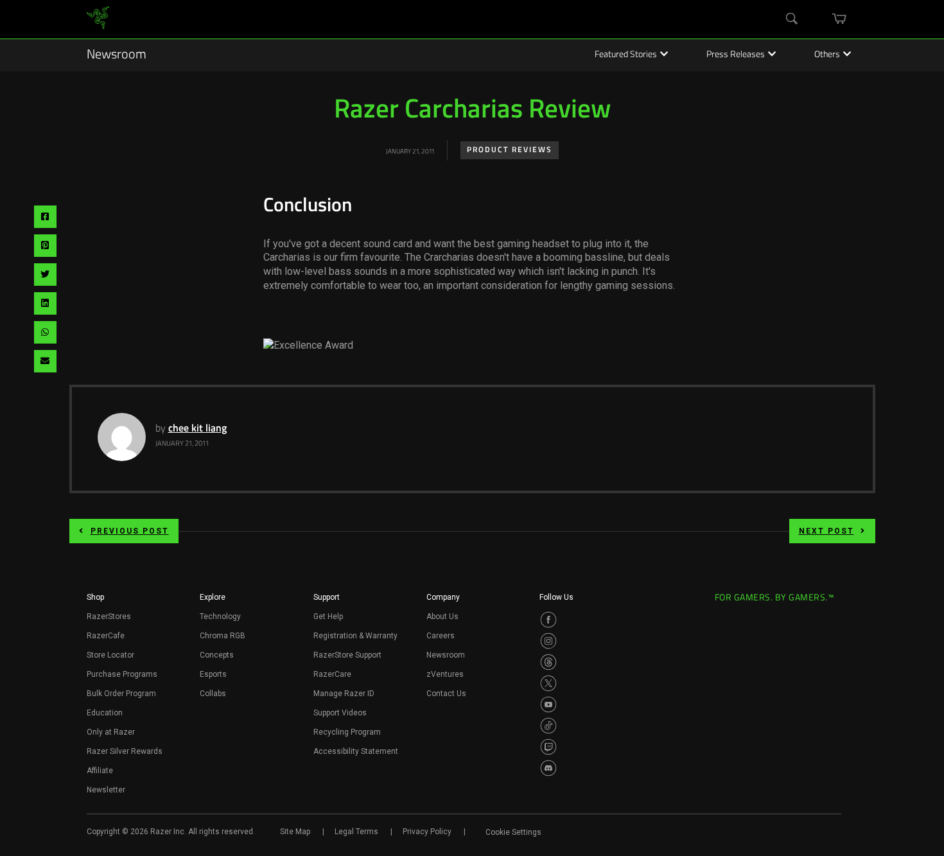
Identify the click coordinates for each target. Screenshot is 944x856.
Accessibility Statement (355, 751)
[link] (98, 19)
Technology (220, 616)
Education (105, 712)
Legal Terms (356, 831)
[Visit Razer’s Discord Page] (548, 768)
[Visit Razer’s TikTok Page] (548, 726)
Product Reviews (509, 150)
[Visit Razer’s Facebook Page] (548, 620)
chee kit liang (197, 429)
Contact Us (446, 693)
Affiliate (100, 770)
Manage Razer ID (343, 693)
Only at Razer (111, 732)
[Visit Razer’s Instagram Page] (548, 641)
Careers (440, 635)
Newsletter (106, 789)
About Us (442, 616)
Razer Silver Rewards (124, 751)
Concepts (217, 655)
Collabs (213, 693)
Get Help (328, 616)
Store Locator (110, 655)
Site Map (295, 831)
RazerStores (109, 616)
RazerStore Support (347, 655)
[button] (95, 601)
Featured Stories (626, 55)
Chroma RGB (222, 635)
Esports (213, 674)
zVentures (445, 674)
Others (827, 55)
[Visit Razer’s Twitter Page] (548, 683)
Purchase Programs (122, 674)
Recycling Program (347, 732)
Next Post (826, 531)
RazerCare (332, 674)
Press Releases (735, 55)
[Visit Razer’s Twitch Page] (548, 747)
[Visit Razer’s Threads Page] (548, 662)
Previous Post (130, 531)
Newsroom (116, 55)
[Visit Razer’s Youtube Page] (548, 704)
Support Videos (340, 712)
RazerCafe (106, 635)
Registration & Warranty (355, 635)
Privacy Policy (427, 831)
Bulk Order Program (121, 693)
